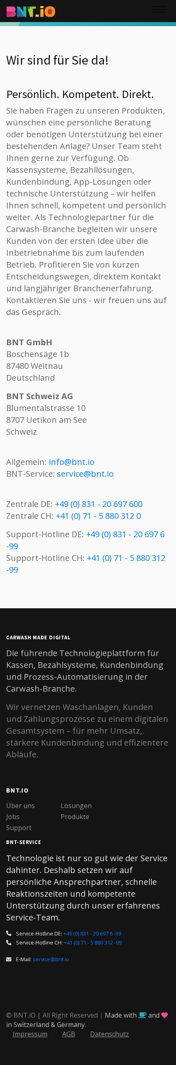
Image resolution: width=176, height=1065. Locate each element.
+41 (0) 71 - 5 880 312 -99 (93, 942)
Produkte (75, 816)
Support (19, 827)
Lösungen (76, 805)
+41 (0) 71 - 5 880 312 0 (98, 515)
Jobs (13, 816)
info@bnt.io (72, 461)
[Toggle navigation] (159, 11)
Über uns (20, 805)
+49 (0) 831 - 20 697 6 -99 (92, 933)
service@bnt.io (85, 473)
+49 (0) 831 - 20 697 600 (98, 503)
